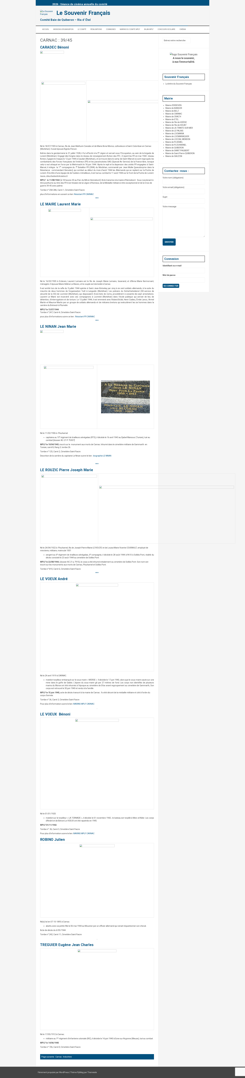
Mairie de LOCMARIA (174, 133)
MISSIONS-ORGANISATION (63, 29)
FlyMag (80, 1072)
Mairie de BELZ (172, 111)
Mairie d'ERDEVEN (173, 105)
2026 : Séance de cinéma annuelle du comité (79, 4)
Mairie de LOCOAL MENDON (177, 139)
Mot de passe (169, 275)
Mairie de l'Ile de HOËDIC (176, 122)
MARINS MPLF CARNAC (83, 704)
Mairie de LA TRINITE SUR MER (179, 128)
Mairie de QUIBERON (174, 148)
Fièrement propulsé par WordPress (53, 1072)
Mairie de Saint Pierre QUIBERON (180, 153)
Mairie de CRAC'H (173, 116)
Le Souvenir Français (83, 13)
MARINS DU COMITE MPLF (130, 29)
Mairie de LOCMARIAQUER (177, 136)
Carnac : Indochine (63, 1057)
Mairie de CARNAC (173, 114)
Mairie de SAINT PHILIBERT (177, 150)
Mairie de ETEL (172, 119)
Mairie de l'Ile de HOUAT (176, 125)
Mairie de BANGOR (173, 108)
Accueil (45, 29)
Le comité (82, 29)
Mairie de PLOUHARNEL (175, 145)
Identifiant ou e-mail (172, 266)
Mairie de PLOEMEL (174, 142)
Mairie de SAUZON (173, 156)
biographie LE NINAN (102, 456)
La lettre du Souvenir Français (178, 84)
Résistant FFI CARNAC (84, 194)
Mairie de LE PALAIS (174, 131)
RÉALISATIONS (96, 29)
